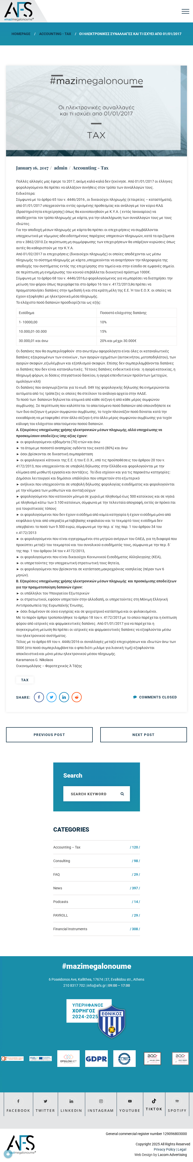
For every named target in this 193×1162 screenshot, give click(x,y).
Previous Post (49, 735)
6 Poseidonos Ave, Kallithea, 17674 (76, 979)
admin (60, 168)
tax (25, 680)
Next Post (143, 735)
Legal (182, 1149)
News (57, 888)
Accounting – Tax (66, 847)
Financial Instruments (70, 929)
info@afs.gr (96, 985)
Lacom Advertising (172, 1155)
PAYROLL (60, 915)
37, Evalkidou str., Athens (124, 979)
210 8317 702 (74, 985)
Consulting (61, 861)
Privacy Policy (164, 1149)
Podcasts (60, 902)
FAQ (56, 874)
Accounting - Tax (55, 34)
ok (122, 793)
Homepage (21, 34)
